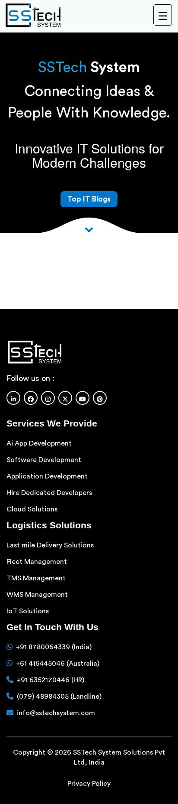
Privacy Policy (89, 783)
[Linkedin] (13, 398)
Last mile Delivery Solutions (50, 545)
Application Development (47, 476)
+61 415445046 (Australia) (57, 663)
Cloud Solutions (31, 509)
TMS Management (36, 578)
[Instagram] (48, 398)
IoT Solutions (27, 611)
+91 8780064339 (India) (54, 647)
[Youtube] (82, 398)
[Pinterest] (100, 398)
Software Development (43, 459)
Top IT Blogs (89, 199)
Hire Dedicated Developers (49, 492)
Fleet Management (36, 561)
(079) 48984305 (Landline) (59, 696)
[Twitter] (65, 398)
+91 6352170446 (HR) (50, 680)
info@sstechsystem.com (56, 713)
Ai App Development (39, 443)
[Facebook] (31, 398)
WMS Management (37, 594)
